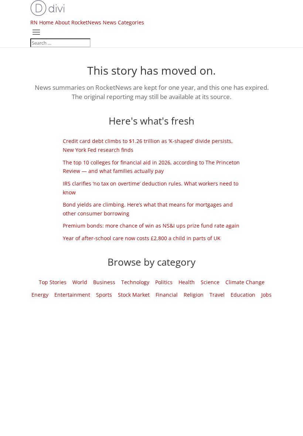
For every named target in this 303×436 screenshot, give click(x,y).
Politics (164, 282)
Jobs (266, 294)
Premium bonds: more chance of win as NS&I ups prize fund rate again (151, 225)
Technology (135, 282)
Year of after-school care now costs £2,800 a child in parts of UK (142, 238)
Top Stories (53, 282)
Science (210, 282)
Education (243, 294)
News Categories (123, 22)
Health (186, 282)
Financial (167, 294)
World (79, 282)
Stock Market (134, 294)
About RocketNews (78, 22)
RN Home (42, 22)
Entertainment (72, 294)
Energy (39, 294)
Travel (217, 294)
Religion (194, 294)
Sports (104, 294)
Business (104, 282)
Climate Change (245, 282)
